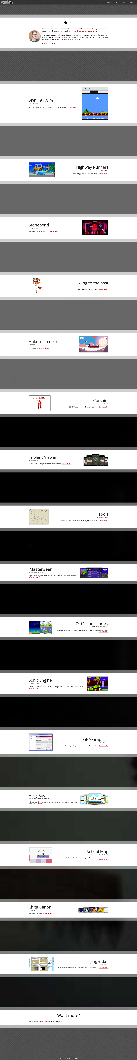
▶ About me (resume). (49, 43)
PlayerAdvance (81, 31)
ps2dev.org (90, 31)
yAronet (73, 31)
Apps (123, 2)
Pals (116, 2)
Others (108, 2)
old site (44, 1021)
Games (131, 2)
